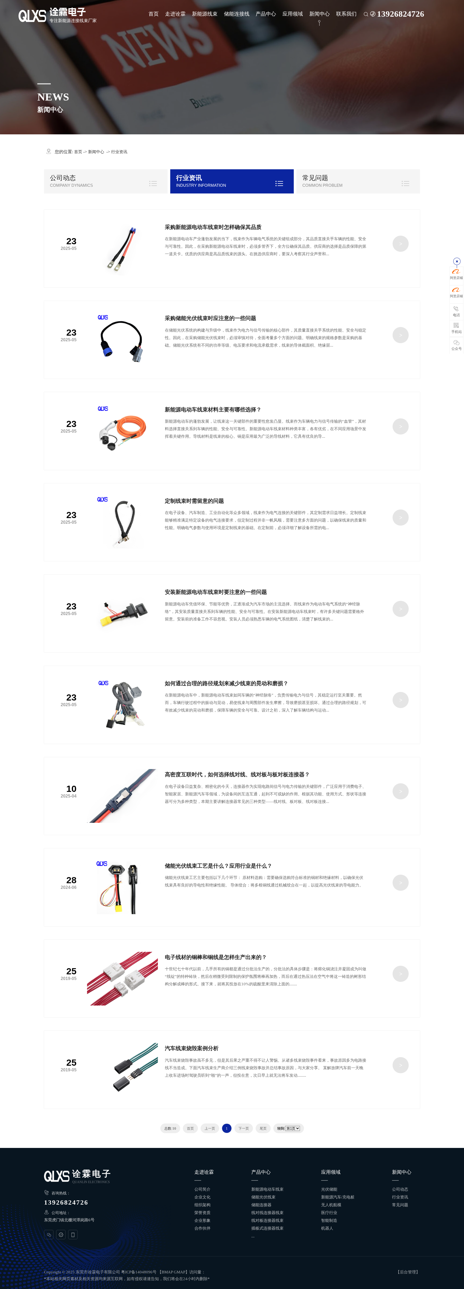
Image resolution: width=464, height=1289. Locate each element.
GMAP (179, 1272)
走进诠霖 (175, 13)
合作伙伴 (202, 1228)
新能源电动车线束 (267, 1189)
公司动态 (63, 177)
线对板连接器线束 (267, 1220)
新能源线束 (205, 13)
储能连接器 (261, 1205)
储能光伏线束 (263, 1197)
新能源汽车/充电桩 (337, 1197)
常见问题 (315, 177)
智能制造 (329, 1220)
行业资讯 (119, 152)
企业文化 (202, 1197)
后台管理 (408, 1272)
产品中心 (266, 13)
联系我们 (346, 13)
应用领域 (292, 13)
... (253, 1236)
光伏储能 (329, 1189)
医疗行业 (329, 1213)
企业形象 (202, 1220)
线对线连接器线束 (267, 1213)
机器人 (327, 1228)
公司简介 (202, 1189)
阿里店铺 (456, 278)
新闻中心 (319, 13)
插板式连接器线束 (267, 1228)
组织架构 (202, 1205)
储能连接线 (236, 13)
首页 (153, 13)
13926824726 (400, 14)
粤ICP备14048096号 (139, 1272)
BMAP (167, 1272)
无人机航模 (331, 1205)
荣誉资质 (202, 1213)
